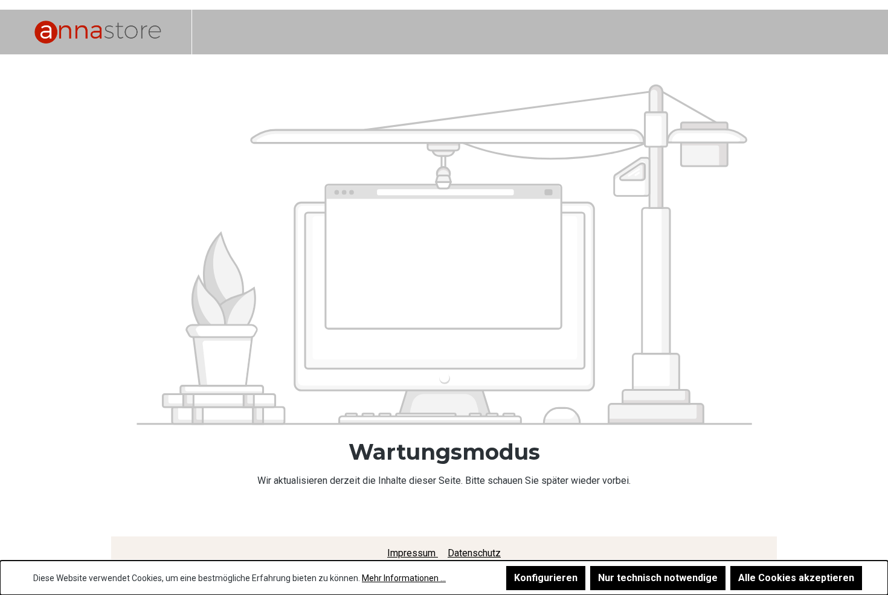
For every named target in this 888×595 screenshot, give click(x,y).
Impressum (412, 553)
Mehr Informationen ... (404, 578)
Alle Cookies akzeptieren (796, 578)
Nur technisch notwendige (658, 578)
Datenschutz (474, 553)
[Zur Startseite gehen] (97, 32)
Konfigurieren (546, 578)
